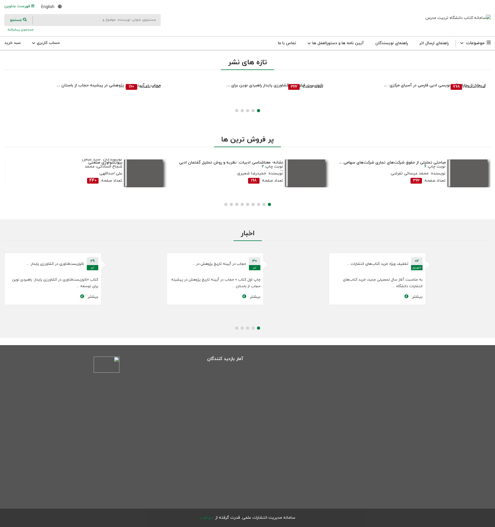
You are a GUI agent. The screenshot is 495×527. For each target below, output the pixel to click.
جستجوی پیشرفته (20, 29)
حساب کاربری (48, 43)
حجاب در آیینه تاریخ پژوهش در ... (359, 264)
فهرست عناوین (17, 6)
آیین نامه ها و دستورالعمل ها (337, 43)
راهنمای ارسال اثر (434, 43)
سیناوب (207, 517)
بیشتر (394, 297)
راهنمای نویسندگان (391, 43)
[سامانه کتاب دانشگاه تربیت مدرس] (458, 18)
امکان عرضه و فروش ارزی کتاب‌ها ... (33, 264)
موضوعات (475, 43)
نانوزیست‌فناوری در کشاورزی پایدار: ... (194, 264)
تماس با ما (287, 43)
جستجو (16, 20)
